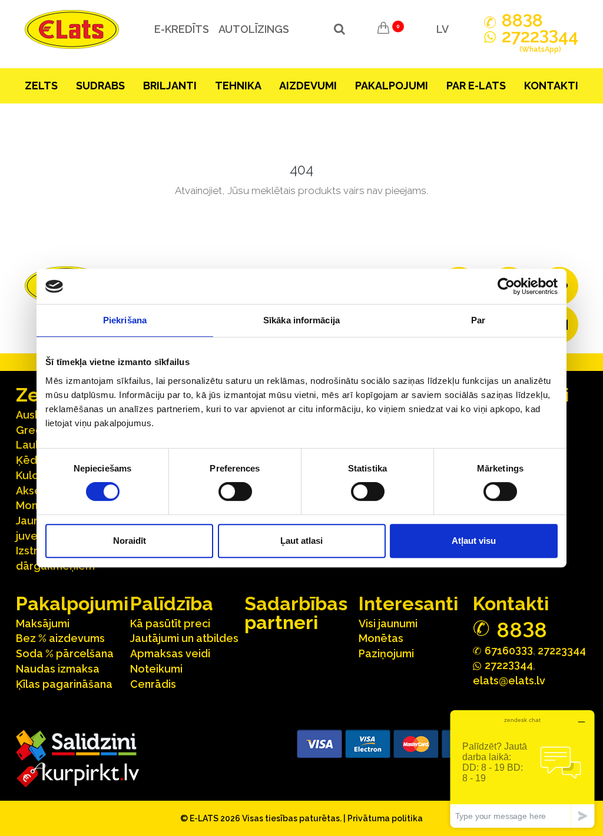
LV (442, 29)
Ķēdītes (36, 460)
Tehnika (238, 85)
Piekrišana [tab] (125, 320)
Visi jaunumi (388, 623)
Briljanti (170, 85)
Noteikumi (156, 669)
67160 (509, 650)
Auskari (35, 415)
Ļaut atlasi (301, 541)
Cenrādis (153, 684)
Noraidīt (129, 541)
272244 (540, 41)
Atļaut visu (474, 541)
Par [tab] (478, 320)
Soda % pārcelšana (65, 653)
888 (522, 20)
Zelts (41, 85)
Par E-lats (476, 85)
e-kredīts (181, 29)
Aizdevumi (308, 85)
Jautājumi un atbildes (184, 638)
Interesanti (408, 603)
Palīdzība (171, 603)
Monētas (381, 638)
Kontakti (551, 85)
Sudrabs (100, 85)
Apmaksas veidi (170, 653)
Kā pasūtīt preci (170, 623)
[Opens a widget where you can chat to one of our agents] (522, 768)
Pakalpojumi (391, 85)
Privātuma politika (385, 818)
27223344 (562, 650)
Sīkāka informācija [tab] (301, 320)
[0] (383, 29)
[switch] (235, 491)
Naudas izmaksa (58, 669)
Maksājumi (42, 623)
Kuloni (31, 475)
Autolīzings (253, 29)
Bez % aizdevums (60, 638)
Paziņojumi (386, 653)
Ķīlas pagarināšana (64, 684)
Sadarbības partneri (295, 613)
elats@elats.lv (509, 680)
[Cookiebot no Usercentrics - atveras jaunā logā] (506, 286)
